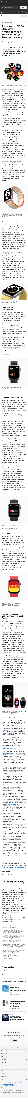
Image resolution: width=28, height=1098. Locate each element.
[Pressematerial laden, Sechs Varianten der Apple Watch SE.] (25, 85)
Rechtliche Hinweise (5, 1096)
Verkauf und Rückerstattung (18, 1094)
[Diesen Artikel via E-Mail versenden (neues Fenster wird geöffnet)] (8, 42)
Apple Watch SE (8, 91)
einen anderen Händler (8, 1084)
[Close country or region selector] (26, 2)
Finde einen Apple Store (20, 1082)
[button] (10, 7)
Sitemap (13, 1096)
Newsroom (4, 16)
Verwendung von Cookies (17, 1092)
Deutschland (4, 1087)
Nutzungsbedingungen (6, 1094)
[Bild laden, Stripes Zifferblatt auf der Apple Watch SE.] (25, 602)
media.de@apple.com (7, 972)
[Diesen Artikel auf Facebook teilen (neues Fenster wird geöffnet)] (2, 42)
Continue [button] (23, 7)
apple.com (5, 730)
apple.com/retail (12, 804)
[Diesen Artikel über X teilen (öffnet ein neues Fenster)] (5, 42)
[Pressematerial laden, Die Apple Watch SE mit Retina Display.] (25, 301)
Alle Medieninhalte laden (14, 883)
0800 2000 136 (12, 1085)
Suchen (24, 16)
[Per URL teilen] (11, 42)
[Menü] (26, 12)
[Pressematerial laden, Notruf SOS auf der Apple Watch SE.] (25, 526)
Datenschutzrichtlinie (5, 1092)
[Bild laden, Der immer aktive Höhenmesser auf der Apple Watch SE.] (25, 388)
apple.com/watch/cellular (9, 748)
